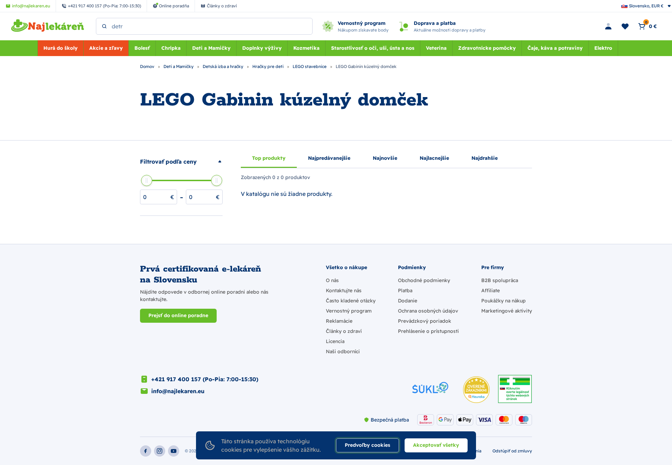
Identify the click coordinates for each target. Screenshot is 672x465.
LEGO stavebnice (310, 66)
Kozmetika (306, 48)
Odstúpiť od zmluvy (512, 450)
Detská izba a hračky (223, 66)
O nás (332, 280)
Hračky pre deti (268, 66)
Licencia (335, 341)
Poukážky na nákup (503, 301)
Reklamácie (339, 321)
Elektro (603, 48)
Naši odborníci (343, 351)
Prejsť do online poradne (178, 315)
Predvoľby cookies (367, 445)
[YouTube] (173, 451)
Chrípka (171, 48)
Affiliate (490, 290)
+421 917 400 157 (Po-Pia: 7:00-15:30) (204, 379)
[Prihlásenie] (608, 26)
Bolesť (142, 48)
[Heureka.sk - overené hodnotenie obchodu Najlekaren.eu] (476, 389)
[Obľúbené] (625, 26)
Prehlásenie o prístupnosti (428, 331)
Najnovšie (385, 158)
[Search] (104, 26)
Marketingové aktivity (506, 311)
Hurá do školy (60, 48)
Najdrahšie (484, 158)
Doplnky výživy (262, 48)
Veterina (436, 48)
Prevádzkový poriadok (424, 321)
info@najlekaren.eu (177, 391)
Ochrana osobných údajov (428, 311)
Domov (147, 66)
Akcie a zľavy (106, 48)
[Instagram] (159, 451)
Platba (405, 290)
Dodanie (407, 301)
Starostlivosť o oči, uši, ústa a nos (372, 48)
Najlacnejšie (434, 158)
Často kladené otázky (351, 301)
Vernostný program (349, 311)
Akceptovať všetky (436, 445)
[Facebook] (145, 451)
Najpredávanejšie (329, 158)
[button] (181, 161)
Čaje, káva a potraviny (555, 48)
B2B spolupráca (499, 280)
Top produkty (269, 158)
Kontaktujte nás (344, 290)
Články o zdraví (344, 331)
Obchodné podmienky (424, 280)
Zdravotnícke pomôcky (487, 48)
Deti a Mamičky (211, 48)
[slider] (146, 180)
